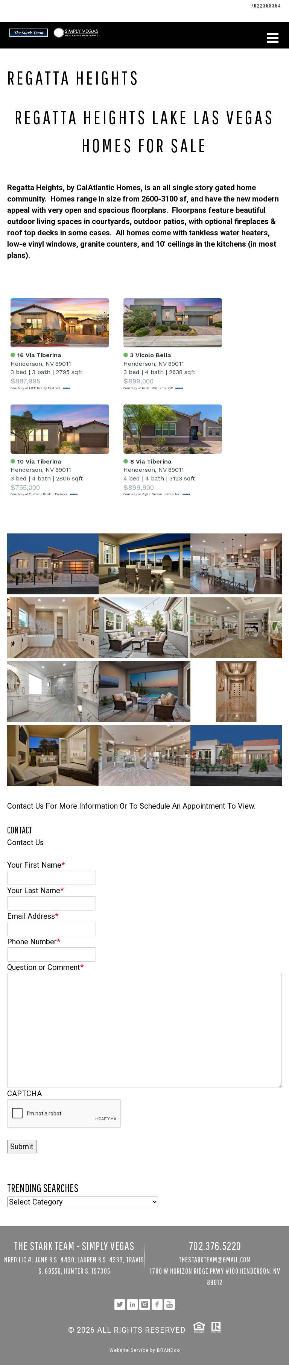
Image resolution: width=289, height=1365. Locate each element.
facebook (264, 14)
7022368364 (266, 6)
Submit (21, 1146)
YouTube (274, 14)
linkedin (244, 14)
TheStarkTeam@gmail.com (215, 1259)
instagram (254, 14)
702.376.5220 (233, 6)
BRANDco (168, 1350)
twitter (235, 14)
